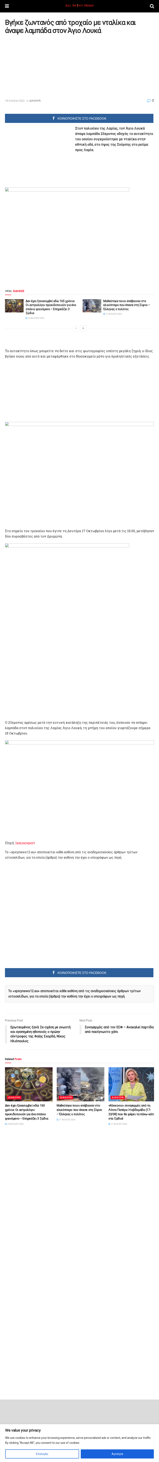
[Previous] (76, 328)
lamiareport (25, 843)
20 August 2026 (36, 318)
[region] (79, 1443)
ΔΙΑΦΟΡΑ (35, 100)
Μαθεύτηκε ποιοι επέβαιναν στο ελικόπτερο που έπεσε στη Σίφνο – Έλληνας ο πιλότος (126, 305)
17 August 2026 (113, 314)
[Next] (83, 328)
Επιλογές (42, 1454)
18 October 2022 (15, 100)
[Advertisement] (40, 66)
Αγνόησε (117, 1454)
